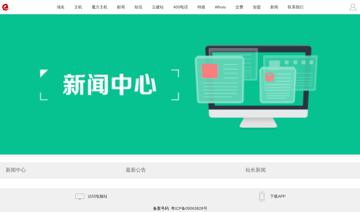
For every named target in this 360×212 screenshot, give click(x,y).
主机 (78, 7)
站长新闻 (256, 170)
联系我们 (295, 7)
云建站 (158, 7)
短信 (138, 7)
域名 (61, 7)
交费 (239, 7)
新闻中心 (16, 170)
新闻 (274, 7)
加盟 (257, 7)
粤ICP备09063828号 (189, 208)
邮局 (121, 7)
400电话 (180, 7)
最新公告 (136, 170)
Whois (220, 7)
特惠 (201, 7)
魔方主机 (99, 7)
